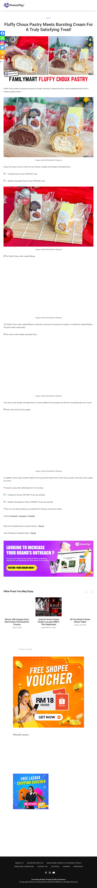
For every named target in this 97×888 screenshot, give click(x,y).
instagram (50, 872)
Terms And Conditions (24, 867)
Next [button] (91, 592)
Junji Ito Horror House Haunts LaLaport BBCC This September (49, 622)
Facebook (13, 516)
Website (31, 516)
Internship (78, 867)
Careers (66, 867)
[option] (17, 613)
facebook (46, 872)
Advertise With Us (35, 863)
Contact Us (42, 867)
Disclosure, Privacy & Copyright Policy (64, 863)
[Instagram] (2, 42)
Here (41, 526)
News (48, 18)
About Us (19, 863)
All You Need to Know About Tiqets (80, 620)
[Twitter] (2, 47)
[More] (2, 57)
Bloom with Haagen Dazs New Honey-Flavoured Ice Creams (17, 622)
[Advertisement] (48, 830)
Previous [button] (86, 592)
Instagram (23, 516)
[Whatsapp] (2, 38)
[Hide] (1, 62)
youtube (53, 872)
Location (55, 867)
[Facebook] (2, 33)
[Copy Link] (2, 52)
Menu (91, 5)
